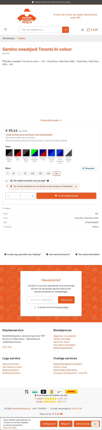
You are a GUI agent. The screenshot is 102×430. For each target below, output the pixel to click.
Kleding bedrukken (11, 373)
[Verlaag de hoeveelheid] (8, 195)
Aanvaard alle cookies (87, 424)
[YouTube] (61, 413)
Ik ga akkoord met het (53, 307)
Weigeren (65, 424)
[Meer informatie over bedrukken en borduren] (48, 181)
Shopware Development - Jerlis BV (70, 373)
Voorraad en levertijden (64, 345)
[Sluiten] (76, 186)
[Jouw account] (82, 29)
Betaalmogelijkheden (63, 348)
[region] (51, 86)
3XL (41, 173)
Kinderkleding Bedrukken (65, 370)
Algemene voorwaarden (64, 336)
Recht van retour (61, 342)
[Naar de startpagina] (26, 16)
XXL (33, 173)
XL (25, 173)
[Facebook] (53, 413)
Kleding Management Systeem (67, 364)
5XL (57, 173)
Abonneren (66, 300)
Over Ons (6, 347)
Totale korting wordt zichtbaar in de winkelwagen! (28, 134)
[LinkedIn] (58, 413)
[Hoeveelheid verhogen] (32, 195)
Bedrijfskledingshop (21, 408)
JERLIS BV (77, 408)
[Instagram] (55, 413)
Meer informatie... (10, 428)
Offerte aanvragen (62, 339)
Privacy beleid (62, 307)
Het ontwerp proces (12, 367)
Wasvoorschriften (10, 364)
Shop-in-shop (60, 367)
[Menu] (5, 29)
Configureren (48, 424)
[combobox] (40, 30)
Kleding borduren (10, 370)
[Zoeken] (65, 30)
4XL (49, 173)
